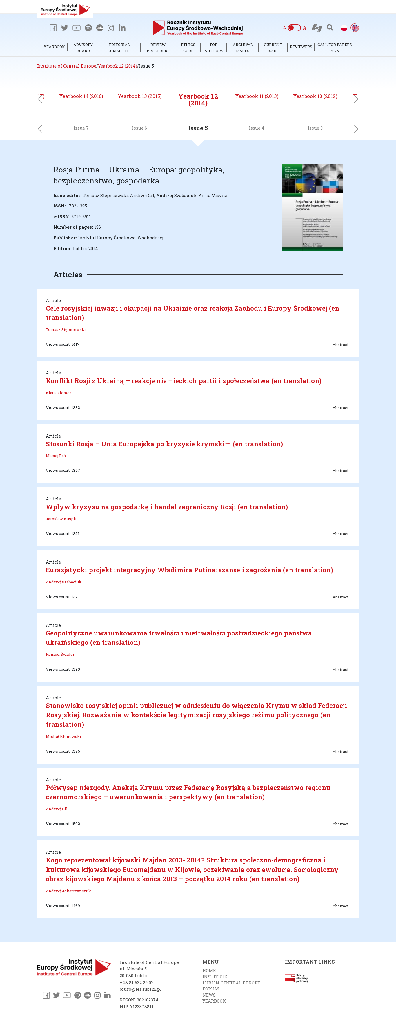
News (209, 995)
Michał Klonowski (63, 736)
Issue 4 (256, 128)
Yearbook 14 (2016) (81, 96)
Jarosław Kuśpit (61, 518)
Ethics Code (188, 47)
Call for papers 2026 (334, 47)
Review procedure (158, 47)
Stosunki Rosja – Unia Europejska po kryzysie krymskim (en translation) (164, 443)
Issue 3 (315, 128)
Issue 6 (139, 128)
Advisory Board (83, 47)
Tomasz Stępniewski (66, 329)
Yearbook (54, 46)
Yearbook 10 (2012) (315, 96)
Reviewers (301, 46)
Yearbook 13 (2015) (139, 96)
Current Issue (273, 47)
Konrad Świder (60, 654)
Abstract (340, 344)
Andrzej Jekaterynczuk (68, 890)
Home (209, 970)
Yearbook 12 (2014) (198, 99)
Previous (40, 100)
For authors (213, 47)
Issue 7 (81, 128)
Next (356, 100)
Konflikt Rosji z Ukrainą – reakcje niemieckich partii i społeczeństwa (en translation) (183, 380)
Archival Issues (243, 47)
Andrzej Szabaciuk (63, 581)
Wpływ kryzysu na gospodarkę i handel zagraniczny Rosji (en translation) (167, 506)
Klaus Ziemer (58, 392)
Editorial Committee (120, 47)
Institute (214, 976)
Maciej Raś (56, 455)
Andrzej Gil (57, 808)
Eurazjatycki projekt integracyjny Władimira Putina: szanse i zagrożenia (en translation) (189, 569)
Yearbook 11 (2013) (256, 96)
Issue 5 (198, 128)
